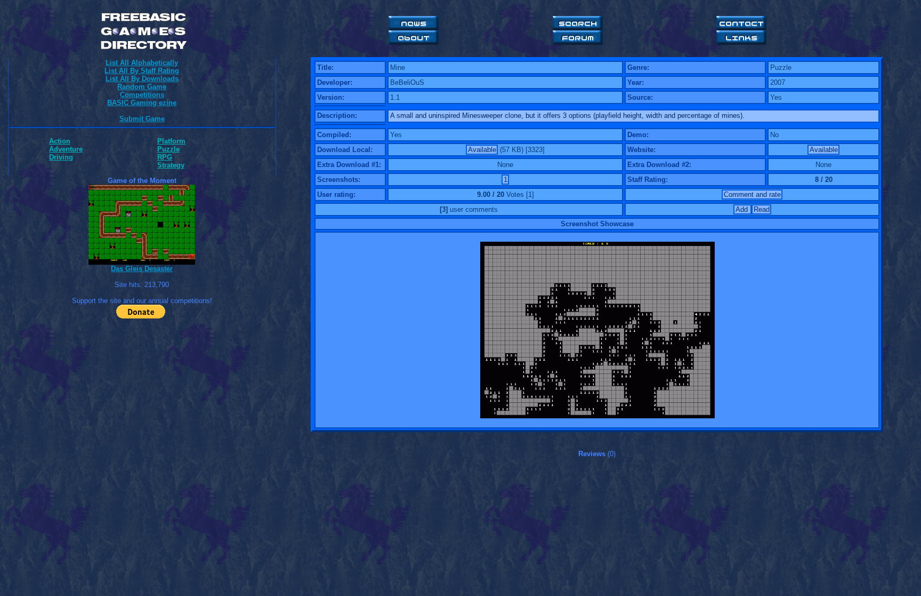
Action (59, 141)
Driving (61, 157)
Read (762, 209)
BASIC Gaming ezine (141, 103)
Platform (171, 141)
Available (482, 150)
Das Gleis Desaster (142, 269)
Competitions (142, 95)
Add (743, 209)
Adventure (66, 149)
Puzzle (168, 149)
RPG (164, 157)
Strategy (170, 165)
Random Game (141, 87)
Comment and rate (752, 194)
